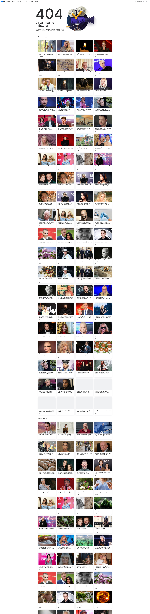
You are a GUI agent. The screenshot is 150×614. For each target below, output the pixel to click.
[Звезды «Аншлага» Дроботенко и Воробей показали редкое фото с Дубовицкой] (84, 350)
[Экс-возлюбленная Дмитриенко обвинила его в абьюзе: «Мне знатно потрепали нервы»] (65, 124)
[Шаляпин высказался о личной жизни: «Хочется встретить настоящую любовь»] (65, 180)
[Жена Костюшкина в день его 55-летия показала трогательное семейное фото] (103, 162)
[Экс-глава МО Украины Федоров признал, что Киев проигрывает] (65, 312)
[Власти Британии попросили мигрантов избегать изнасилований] (84, 124)
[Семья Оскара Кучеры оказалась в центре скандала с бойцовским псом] (47, 331)
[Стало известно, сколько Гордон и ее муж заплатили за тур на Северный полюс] (47, 143)
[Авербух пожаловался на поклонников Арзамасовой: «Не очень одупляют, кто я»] (47, 180)
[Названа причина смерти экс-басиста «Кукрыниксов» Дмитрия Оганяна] (84, 237)
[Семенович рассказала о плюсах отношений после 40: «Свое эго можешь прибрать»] (47, 406)
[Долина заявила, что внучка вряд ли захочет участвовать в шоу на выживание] (47, 350)
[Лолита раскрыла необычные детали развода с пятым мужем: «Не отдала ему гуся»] (65, 143)
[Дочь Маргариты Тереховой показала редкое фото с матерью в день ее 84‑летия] (84, 481)
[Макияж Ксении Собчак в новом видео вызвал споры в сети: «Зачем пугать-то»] (47, 237)
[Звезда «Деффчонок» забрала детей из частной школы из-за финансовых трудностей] (103, 368)
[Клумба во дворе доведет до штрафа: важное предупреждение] (84, 562)
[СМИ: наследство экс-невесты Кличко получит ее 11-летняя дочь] (84, 312)
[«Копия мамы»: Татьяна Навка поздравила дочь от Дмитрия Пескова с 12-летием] (65, 86)
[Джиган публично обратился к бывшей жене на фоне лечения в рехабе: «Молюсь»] (84, 218)
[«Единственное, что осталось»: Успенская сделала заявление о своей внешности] (65, 49)
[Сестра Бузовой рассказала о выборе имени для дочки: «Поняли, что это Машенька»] (65, 444)
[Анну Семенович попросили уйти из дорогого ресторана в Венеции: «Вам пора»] (103, 49)
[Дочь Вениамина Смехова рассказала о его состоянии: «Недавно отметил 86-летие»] (47, 124)
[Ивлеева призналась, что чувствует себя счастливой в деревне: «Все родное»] (103, 199)
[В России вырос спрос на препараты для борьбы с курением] (103, 562)
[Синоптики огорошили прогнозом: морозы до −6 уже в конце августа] (103, 600)
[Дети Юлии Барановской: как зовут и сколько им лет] (47, 506)
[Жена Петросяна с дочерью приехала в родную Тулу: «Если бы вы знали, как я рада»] (65, 506)
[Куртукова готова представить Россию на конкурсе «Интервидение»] (84, 425)
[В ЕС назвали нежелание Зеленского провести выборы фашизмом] (84, 543)
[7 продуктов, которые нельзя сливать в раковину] (103, 274)
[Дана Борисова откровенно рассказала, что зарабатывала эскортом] (47, 312)
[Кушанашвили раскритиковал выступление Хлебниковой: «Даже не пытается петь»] (103, 180)
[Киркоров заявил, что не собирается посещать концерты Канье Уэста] (65, 256)
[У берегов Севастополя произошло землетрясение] (47, 444)
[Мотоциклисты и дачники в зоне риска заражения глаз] (84, 143)
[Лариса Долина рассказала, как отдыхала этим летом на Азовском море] (103, 331)
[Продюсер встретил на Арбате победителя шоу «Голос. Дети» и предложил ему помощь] (65, 562)
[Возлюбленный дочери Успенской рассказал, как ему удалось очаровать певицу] (65, 218)
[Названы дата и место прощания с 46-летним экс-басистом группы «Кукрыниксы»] (103, 506)
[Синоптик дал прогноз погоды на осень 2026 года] (84, 524)
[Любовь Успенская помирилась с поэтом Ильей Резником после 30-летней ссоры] (103, 312)
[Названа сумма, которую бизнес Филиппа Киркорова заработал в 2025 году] (47, 425)
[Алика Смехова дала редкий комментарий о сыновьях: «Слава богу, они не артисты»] (103, 481)
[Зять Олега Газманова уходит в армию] (65, 406)
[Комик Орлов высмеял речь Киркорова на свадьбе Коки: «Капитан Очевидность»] (47, 387)
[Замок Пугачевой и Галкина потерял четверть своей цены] (103, 256)
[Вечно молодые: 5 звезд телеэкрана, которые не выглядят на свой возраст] (103, 86)
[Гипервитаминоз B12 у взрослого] (103, 406)
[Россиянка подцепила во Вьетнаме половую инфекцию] (47, 49)
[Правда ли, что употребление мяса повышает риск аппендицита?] (65, 425)
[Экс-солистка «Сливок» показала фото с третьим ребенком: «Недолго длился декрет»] (103, 425)
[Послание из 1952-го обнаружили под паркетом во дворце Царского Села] (65, 68)
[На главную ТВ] (4, 1)
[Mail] (2, 1)
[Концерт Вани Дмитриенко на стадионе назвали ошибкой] (47, 524)
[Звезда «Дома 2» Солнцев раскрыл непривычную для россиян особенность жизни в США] (84, 462)
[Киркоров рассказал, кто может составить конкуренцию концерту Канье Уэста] (65, 368)
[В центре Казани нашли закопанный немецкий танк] (84, 162)
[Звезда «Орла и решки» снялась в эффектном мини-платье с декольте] (47, 481)
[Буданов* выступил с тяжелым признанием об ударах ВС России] (47, 105)
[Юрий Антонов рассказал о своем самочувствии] (65, 105)
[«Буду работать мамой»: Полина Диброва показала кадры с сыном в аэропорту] (65, 331)
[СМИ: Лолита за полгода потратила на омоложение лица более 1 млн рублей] (103, 462)
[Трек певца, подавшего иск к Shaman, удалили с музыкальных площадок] (103, 68)
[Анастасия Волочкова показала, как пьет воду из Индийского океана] (47, 368)
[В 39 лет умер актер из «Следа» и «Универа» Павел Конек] (103, 124)
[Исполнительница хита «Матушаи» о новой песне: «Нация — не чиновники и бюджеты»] (65, 162)
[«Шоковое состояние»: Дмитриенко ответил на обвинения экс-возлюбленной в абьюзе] (103, 237)
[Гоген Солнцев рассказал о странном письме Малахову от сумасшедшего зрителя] (84, 444)
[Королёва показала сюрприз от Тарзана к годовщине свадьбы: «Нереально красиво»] (65, 543)
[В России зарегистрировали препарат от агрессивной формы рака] (103, 218)
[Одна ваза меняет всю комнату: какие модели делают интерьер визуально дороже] (65, 481)
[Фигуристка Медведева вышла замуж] (103, 543)
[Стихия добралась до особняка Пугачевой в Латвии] (84, 105)
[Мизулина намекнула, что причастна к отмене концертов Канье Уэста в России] (103, 293)
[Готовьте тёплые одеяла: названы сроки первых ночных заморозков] (65, 600)
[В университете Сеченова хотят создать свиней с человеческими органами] (47, 543)
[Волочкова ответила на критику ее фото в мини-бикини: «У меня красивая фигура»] (84, 506)
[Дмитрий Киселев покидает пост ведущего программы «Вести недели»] (103, 524)
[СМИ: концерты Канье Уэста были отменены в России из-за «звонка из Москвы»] (65, 387)
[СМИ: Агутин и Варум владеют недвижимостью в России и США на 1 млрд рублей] (47, 86)
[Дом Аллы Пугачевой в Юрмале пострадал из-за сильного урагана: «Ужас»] (65, 350)
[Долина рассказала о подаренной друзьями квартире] (84, 331)
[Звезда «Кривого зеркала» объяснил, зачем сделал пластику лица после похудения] (103, 444)
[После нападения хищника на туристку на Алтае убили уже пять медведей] (84, 86)
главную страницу (48, 31)
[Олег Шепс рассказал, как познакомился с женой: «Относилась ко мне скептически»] (84, 368)
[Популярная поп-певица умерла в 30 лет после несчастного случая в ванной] (84, 49)
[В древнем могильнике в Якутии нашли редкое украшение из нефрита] (84, 406)
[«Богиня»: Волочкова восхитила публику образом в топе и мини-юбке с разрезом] (65, 293)
